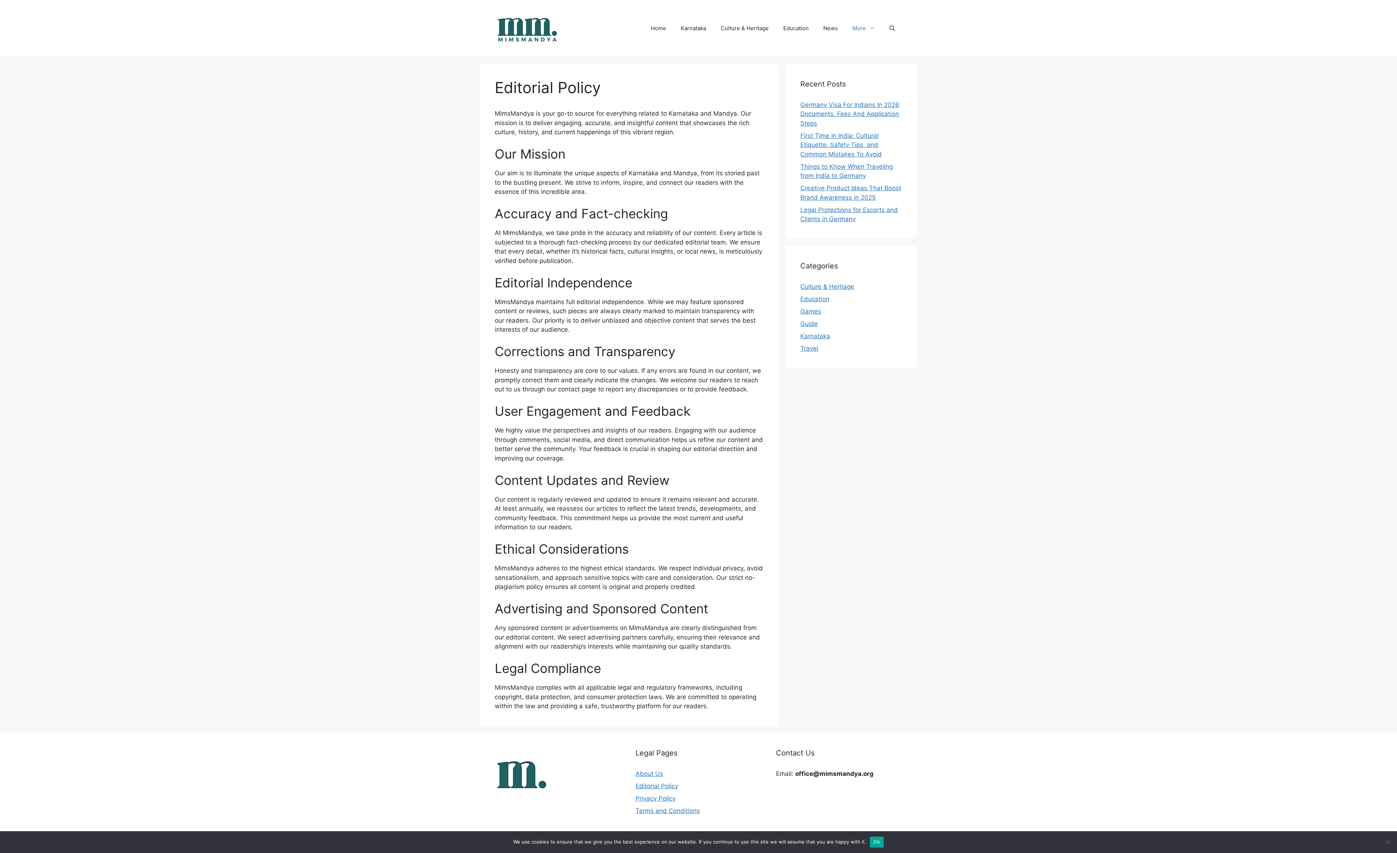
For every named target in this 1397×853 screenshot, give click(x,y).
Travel (809, 348)
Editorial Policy (657, 786)
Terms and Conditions (668, 810)
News (830, 28)
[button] (892, 28)
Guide (809, 323)
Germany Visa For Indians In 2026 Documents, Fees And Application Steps (849, 114)
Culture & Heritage (745, 28)
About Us (649, 773)
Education (796, 28)
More (859, 28)
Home (658, 28)
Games (810, 311)
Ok (876, 842)
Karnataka (693, 28)
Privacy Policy (656, 798)
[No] (1388, 842)
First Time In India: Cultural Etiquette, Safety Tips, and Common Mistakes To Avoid (841, 145)
